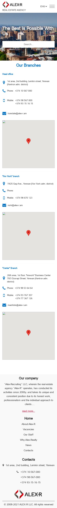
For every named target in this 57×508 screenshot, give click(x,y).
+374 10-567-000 (30, 471)
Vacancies (28, 429)
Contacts (28, 450)
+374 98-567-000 (30, 477)
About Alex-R (28, 424)
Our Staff (28, 434)
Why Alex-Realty (28, 439)
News (28, 445)
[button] (28, 141)
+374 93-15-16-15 (30, 482)
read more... (28, 410)
